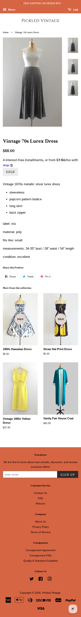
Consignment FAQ (40, 555)
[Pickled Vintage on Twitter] (32, 579)
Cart (75, 9)
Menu (11, 9)
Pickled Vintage (51, 592)
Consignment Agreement (40, 550)
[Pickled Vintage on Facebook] (40, 579)
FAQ (40, 498)
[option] (70, 45)
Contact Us (40, 492)
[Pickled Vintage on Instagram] (49, 579)
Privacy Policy (40, 526)
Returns (40, 503)
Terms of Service (40, 532)
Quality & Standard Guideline (40, 560)
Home (6, 32)
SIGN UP (67, 475)
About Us (40, 521)
